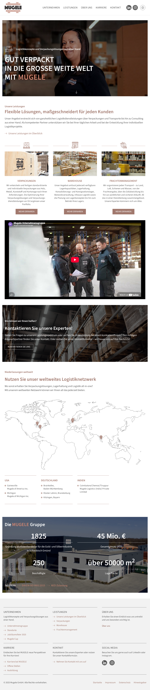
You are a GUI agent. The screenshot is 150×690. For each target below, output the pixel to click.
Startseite (97, 682)
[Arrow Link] (76, 91)
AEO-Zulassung (59, 585)
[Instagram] (112, 662)
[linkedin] (104, 662)
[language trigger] (142, 7)
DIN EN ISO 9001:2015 (33, 585)
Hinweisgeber (140, 682)
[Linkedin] (128, 7)
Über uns (106, 626)
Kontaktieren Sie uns (19, 346)
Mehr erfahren (26, 211)
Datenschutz (124, 682)
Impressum (110, 682)
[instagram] (135, 7)
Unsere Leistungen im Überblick (25, 133)
